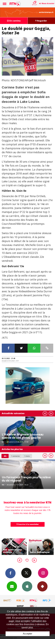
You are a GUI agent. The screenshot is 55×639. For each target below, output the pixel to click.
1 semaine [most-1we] (15, 456)
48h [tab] (5, 456)
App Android (42, 586)
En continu (15, 20)
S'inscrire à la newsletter (27, 524)
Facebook (10, 573)
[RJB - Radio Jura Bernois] (20, 600)
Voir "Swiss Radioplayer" (38, 546)
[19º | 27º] (34, 0)
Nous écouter (48, 3)
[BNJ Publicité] (7, 600)
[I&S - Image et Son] (33, 605)
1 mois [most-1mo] (27, 456)
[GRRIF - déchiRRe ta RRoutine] (20, 605)
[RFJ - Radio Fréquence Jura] (46, 600)
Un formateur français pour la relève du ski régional (26, 478)
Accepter (27, 633)
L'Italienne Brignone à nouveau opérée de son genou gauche (22, 436)
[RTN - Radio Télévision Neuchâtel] (33, 600)
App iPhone (27, 586)
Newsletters (12, 586)
